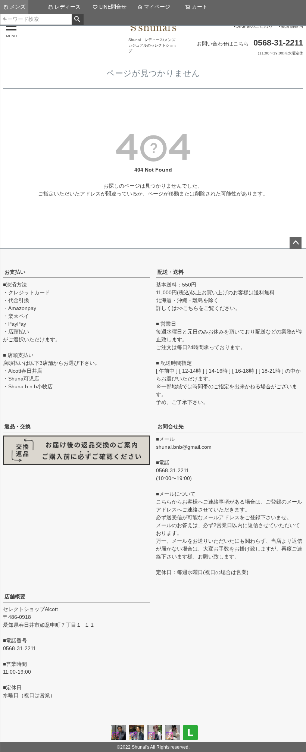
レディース (67, 7)
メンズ (17, 7)
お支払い (14, 272)
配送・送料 (170, 272)
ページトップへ (296, 243)
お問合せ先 (170, 426)
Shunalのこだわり (254, 26)
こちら (191, 308)
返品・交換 (17, 426)
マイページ (157, 7)
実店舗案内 (292, 26)
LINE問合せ (113, 7)
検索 (77, 19)
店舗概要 (14, 596)
